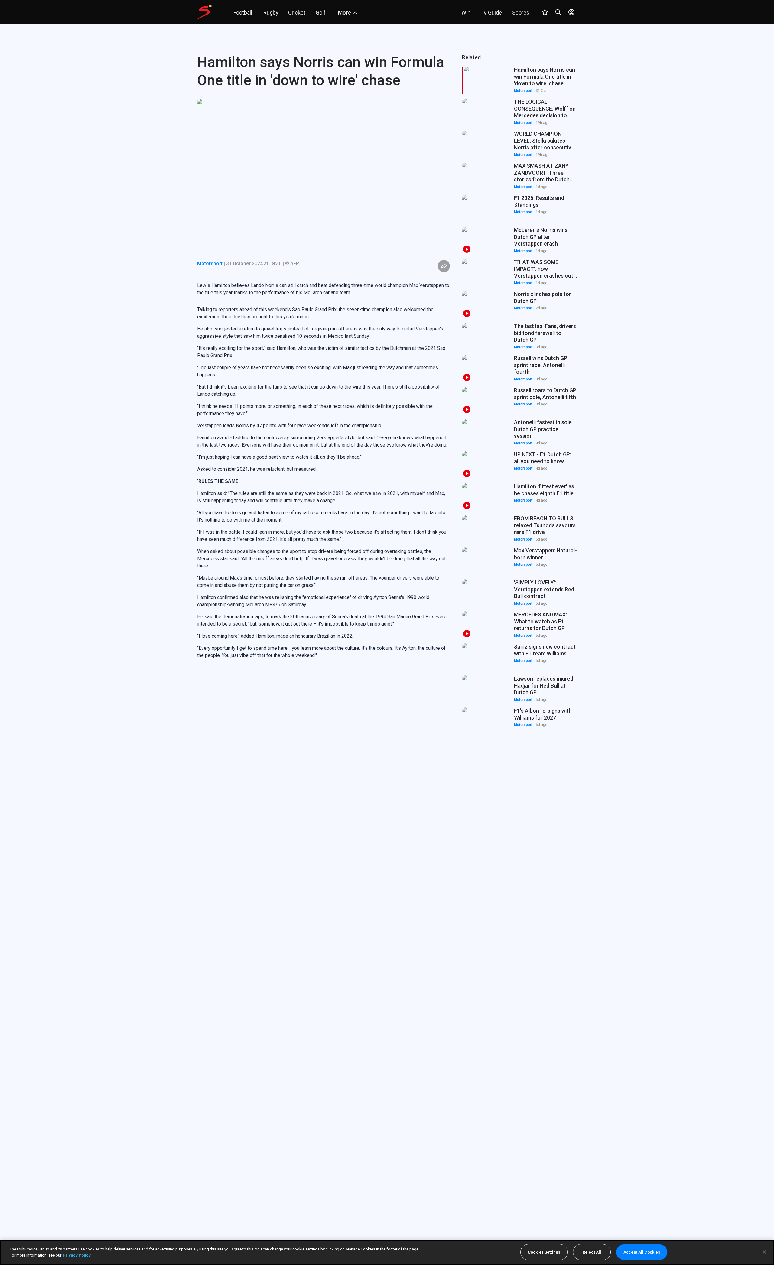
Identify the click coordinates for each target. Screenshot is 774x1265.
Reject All (592, 1252)
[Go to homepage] (204, 12)
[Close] (764, 1252)
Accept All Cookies (641, 1252)
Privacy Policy (77, 1255)
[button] (519, 112)
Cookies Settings (544, 1252)
